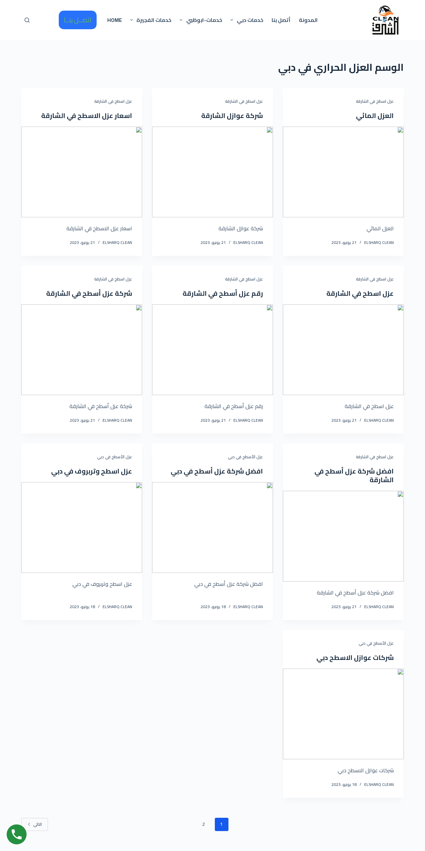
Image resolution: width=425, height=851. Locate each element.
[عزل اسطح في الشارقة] (343, 349)
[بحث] (27, 20)
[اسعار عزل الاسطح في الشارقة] (81, 172)
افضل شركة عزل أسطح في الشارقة (354, 475)
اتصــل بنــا (78, 20)
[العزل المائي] (343, 172)
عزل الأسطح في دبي (245, 457)
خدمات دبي (250, 20)
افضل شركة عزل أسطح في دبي (217, 471)
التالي (37, 824)
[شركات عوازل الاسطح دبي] (343, 714)
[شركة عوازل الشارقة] (212, 172)
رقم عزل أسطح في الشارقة (223, 293)
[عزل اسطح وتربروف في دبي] (81, 527)
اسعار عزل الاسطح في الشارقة (86, 115)
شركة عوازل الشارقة (232, 115)
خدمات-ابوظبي (204, 20)
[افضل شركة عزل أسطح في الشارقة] (343, 536)
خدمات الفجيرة (153, 20)
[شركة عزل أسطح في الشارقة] (81, 349)
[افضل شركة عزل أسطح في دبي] (212, 527)
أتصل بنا (281, 20)
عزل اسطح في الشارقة (375, 101)
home (114, 20)
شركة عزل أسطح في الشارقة (89, 293)
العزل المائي (375, 115)
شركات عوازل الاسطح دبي (355, 657)
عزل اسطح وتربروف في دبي (91, 471)
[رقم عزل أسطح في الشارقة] (212, 349)
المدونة (308, 20)
